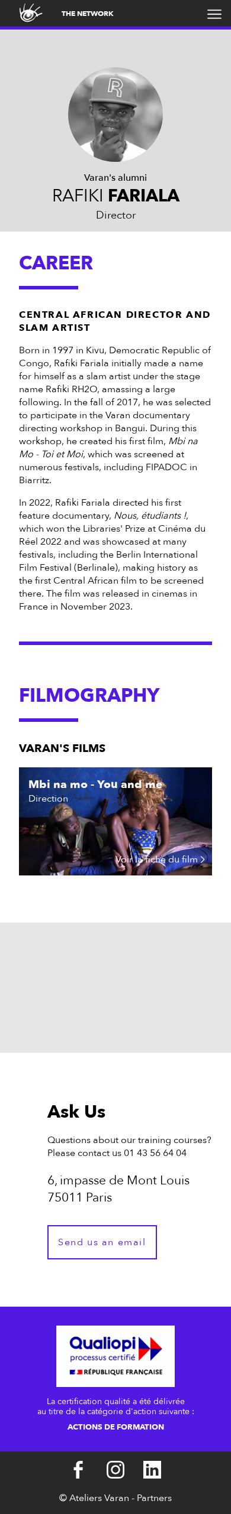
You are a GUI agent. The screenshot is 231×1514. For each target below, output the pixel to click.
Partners (154, 1498)
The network (88, 13)
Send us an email (102, 1242)
